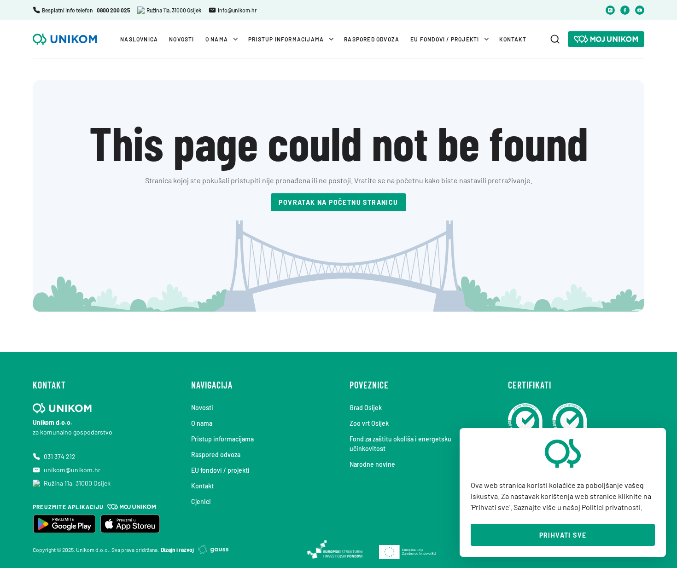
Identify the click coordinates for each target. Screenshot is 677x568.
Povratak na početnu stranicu (338, 202)
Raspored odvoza (371, 39)
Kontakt (512, 39)
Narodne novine (372, 464)
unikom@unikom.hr (72, 470)
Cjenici (201, 501)
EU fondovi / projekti (444, 39)
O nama (216, 39)
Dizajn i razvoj (177, 549)
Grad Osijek (366, 408)
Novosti (181, 39)
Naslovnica (139, 39)
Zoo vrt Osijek (369, 423)
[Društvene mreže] (610, 10)
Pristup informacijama (286, 39)
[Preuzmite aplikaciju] (64, 524)
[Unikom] (606, 39)
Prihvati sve (563, 535)
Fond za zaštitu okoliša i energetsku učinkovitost (400, 443)
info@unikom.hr (237, 10)
